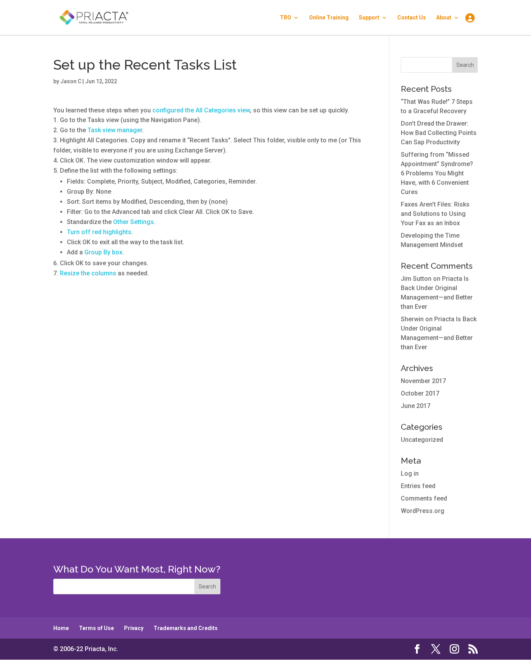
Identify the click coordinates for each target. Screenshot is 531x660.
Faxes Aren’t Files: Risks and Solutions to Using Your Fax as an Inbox (435, 214)
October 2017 (420, 393)
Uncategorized (422, 439)
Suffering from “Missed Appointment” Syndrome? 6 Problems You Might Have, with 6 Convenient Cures (437, 173)
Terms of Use (96, 628)
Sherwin (412, 319)
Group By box (103, 252)
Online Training (329, 18)
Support (369, 18)
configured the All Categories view (201, 110)
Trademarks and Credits (186, 628)
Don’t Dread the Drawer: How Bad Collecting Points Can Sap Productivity (439, 133)
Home (61, 628)
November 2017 (423, 381)
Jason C (70, 81)
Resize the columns (88, 273)
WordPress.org (422, 511)
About (443, 18)
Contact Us (411, 18)
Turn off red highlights (99, 232)
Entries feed (418, 486)
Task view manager (114, 130)
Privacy (133, 628)
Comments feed (424, 498)
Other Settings (133, 222)
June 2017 (415, 406)
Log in (410, 473)
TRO (285, 18)
